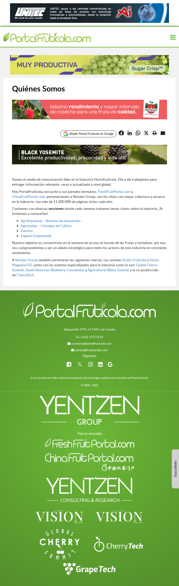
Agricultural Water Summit (109, 270)
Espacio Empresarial (36, 235)
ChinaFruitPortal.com (28, 196)
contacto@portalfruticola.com (91, 343)
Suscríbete (175, 469)
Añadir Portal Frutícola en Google (91, 133)
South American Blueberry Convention (55, 270)
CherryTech (25, 275)
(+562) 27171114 (91, 337)
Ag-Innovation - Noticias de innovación (51, 220)
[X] (146, 134)
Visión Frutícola (134, 260)
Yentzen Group (26, 260)
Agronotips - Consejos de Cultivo (46, 225)
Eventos (27, 230)
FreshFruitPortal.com (114, 191)
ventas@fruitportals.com (91, 350)
